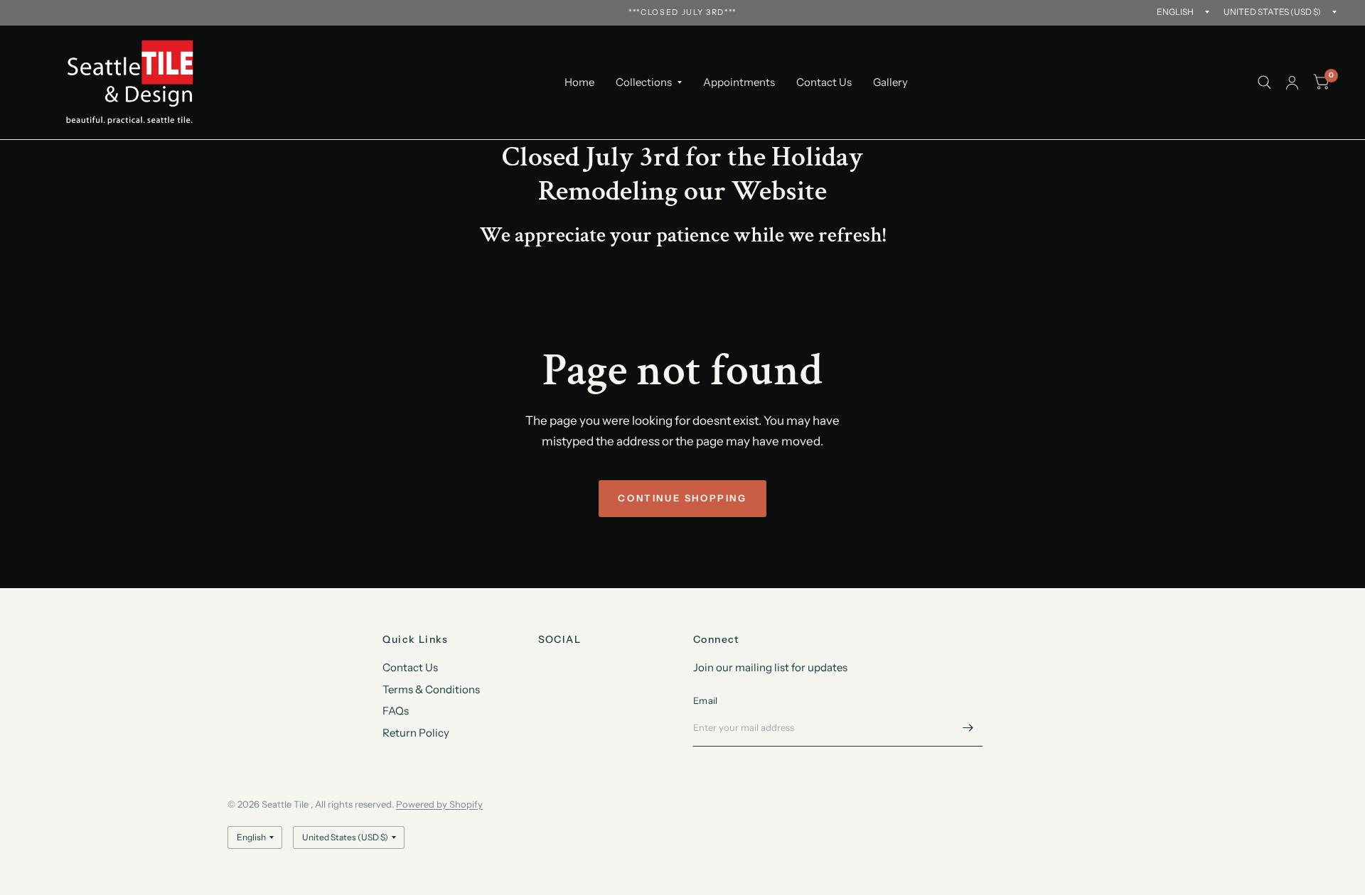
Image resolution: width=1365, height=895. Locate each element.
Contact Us (824, 82)
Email (705, 700)
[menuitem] (579, 82)
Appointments (739, 82)
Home (579, 82)
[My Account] (1292, 82)
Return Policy (415, 732)
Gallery (890, 82)
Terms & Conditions (431, 689)
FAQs (395, 710)
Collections (644, 82)
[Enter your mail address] (968, 728)
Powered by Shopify (439, 804)
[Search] (1264, 82)
